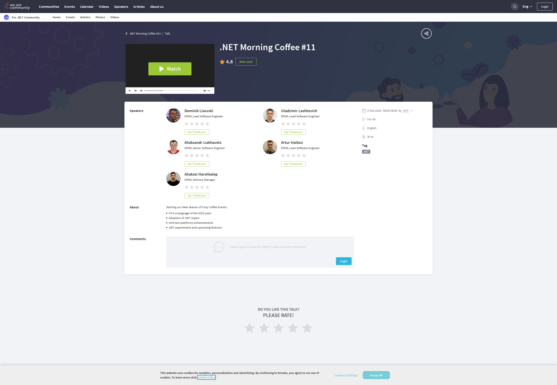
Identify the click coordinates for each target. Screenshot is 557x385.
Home (57, 17)
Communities (49, 6)
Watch (174, 68)
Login (545, 6)
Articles (139, 6)
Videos (104, 6)
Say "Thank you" (196, 132)
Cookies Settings (345, 375)
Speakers (121, 6)
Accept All (376, 375)
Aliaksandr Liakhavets (203, 142)
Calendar (87, 6)
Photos (100, 17)
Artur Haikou (292, 142)
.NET (366, 151)
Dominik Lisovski (199, 110)
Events (69, 6)
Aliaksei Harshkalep (201, 174)
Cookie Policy (206, 377)
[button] (528, 6)
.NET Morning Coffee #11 (145, 33)
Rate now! (246, 62)
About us (157, 6)
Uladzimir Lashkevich (299, 110)
